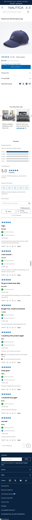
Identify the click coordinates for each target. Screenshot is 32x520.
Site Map (3, 506)
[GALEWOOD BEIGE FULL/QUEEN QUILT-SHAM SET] (8, 115)
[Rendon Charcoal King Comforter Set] (23, 115)
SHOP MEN (12, 3)
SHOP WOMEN (19, 3)
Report (19, 246)
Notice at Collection (7, 490)
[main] (16, 233)
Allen (3, 374)
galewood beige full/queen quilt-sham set (7, 126)
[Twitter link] (15, 480)
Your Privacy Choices (7, 494)
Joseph (3, 312)
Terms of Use (19, 462)
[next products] (30, 116)
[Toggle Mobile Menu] (2, 8)
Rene (3, 424)
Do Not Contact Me (7, 498)
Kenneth (4, 286)
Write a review (20, 57)
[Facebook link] (21, 480)
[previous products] (1, 116)
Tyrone (3, 257)
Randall (3, 229)
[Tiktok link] (26, 480)
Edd (2, 339)
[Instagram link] (10, 480)
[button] (4, 187)
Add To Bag (15, 67)
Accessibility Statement (8, 510)
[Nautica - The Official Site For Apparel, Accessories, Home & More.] (16, 8)
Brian (3, 401)
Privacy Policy (5, 486)
